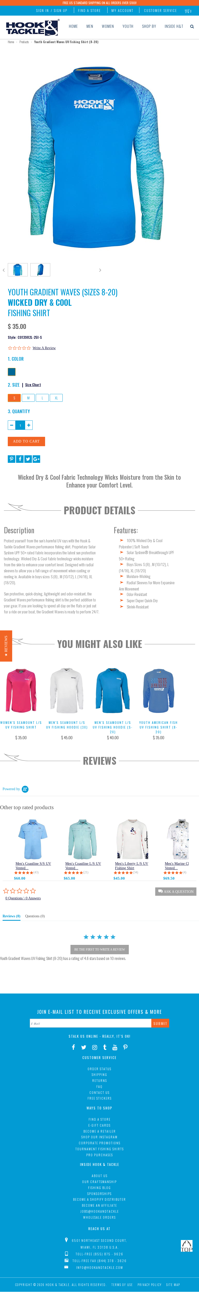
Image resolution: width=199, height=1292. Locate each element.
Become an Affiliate (99, 1205)
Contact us (99, 1092)
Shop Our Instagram (99, 1137)
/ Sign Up (59, 10)
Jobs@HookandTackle (99, 1211)
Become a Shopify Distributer (99, 1199)
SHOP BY (149, 26)
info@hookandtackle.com (99, 1267)
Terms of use (122, 1285)
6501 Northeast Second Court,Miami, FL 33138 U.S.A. (99, 1243)
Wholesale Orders (99, 1217)
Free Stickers (100, 1098)
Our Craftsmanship (99, 1181)
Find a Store (89, 10)
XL (56, 397)
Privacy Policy (150, 1285)
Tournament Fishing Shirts (99, 1149)
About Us (100, 1175)
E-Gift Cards (99, 1125)
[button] (6, 646)
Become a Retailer (99, 1131)
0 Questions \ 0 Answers (23, 898)
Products (24, 42)
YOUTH (128, 26)
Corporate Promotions (99, 1143)
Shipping (99, 1074)
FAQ (99, 1086)
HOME (73, 26)
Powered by (11, 789)
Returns (99, 1080)
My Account (122, 10)
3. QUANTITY (19, 411)
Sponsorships (99, 1193)
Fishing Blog (99, 1187)
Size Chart (33, 384)
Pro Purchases (99, 1155)
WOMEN (108, 26)
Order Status (99, 1069)
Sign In (42, 10)
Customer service (160, 10)
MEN (90, 26)
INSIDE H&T (174, 26)
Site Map (173, 1285)
